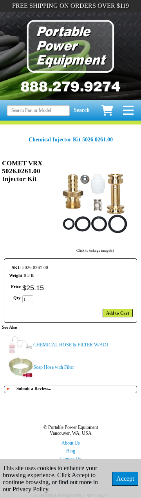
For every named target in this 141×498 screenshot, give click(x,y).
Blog (70, 451)
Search (82, 110)
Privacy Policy (30, 489)
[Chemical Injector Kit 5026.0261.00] (95, 245)
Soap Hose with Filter (53, 367)
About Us (70, 443)
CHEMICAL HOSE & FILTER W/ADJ (70, 345)
